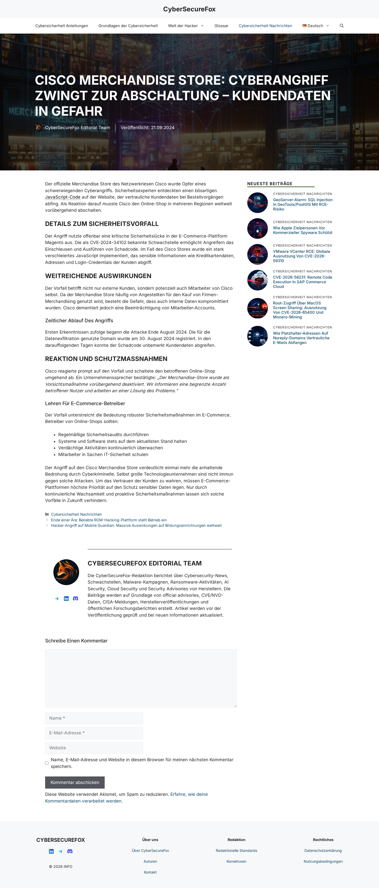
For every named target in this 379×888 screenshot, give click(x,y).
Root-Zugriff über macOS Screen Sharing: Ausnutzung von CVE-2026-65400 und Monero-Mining (299, 310)
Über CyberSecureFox (150, 850)
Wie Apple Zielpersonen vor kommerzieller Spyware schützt (302, 230)
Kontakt (150, 872)
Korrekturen (236, 861)
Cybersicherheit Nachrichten (265, 25)
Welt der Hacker (183, 25)
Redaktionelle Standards (236, 850)
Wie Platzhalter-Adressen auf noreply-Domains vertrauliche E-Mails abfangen (301, 338)
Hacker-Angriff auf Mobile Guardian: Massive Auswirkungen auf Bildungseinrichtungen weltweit (136, 525)
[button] (342, 26)
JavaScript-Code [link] (62, 197)
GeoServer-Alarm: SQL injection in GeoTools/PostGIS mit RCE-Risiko (303, 205)
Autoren (150, 861)
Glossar (221, 25)
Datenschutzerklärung (323, 850)
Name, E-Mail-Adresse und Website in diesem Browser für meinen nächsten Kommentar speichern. (142, 763)
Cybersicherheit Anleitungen (61, 25)
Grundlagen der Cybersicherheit (128, 25)
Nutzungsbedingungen (323, 861)
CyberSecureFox (189, 9)
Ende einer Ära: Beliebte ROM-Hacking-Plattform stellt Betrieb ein (109, 520)
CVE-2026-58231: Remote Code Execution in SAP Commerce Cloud (302, 282)
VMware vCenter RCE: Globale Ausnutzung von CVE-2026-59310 (301, 256)
